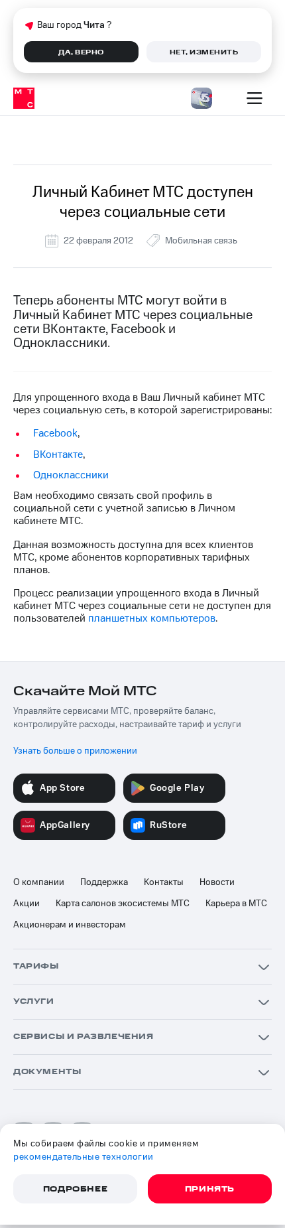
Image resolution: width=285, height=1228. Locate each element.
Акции (26, 903)
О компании (38, 882)
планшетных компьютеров (151, 618)
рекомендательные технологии (83, 1157)
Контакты (164, 882)
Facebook (55, 433)
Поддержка (104, 882)
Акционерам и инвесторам (69, 924)
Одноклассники (71, 475)
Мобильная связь (201, 240)
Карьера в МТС (236, 903)
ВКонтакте (58, 454)
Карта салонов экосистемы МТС (123, 903)
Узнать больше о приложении (75, 751)
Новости (217, 882)
